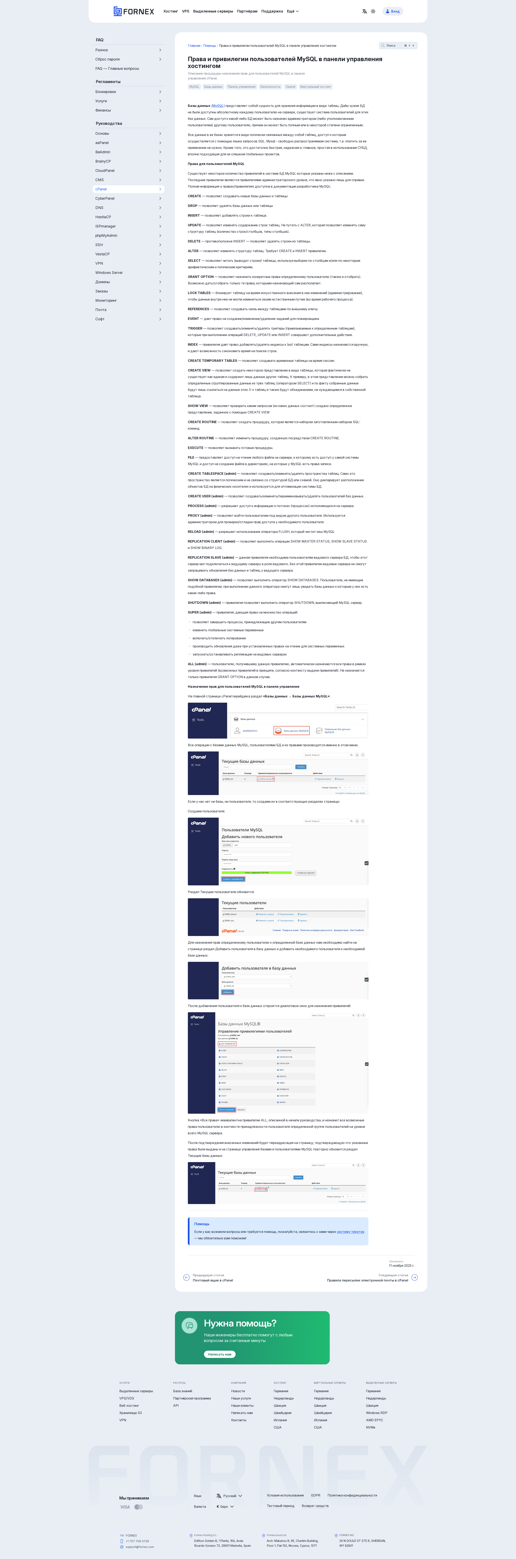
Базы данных (213, 86)
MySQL (194, 86)
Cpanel (290, 86)
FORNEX (131, 1535)
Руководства (109, 123)
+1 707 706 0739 (137, 1541)
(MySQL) (218, 106)
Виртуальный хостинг (316, 86)
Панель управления (241, 86)
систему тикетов (350, 1232)
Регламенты (108, 81)
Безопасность (271, 86)
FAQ (100, 40)
